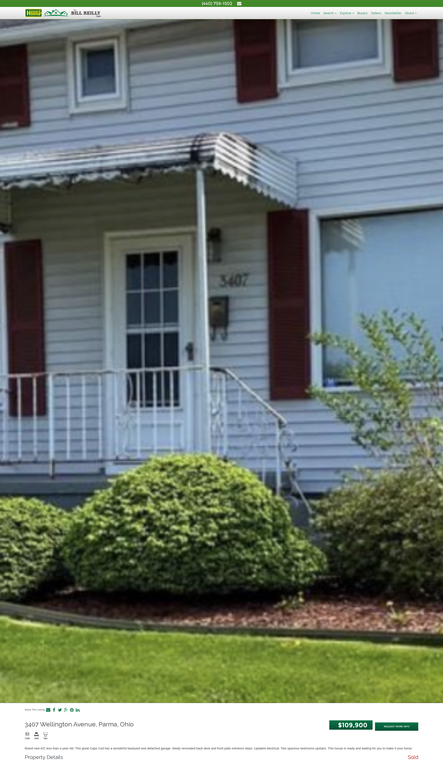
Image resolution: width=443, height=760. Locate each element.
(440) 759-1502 (218, 3)
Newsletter (393, 13)
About (410, 13)
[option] (221, 361)
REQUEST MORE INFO (396, 726)
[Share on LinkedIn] (77, 710)
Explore (346, 13)
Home (315, 13)
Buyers (362, 13)
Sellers (376, 13)
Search (329, 13)
